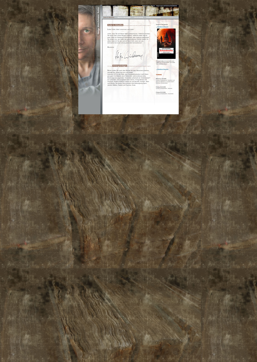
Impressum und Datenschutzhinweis (166, 5)
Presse (153, 5)
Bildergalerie (146, 5)
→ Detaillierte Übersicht (162, 26)
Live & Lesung (138, 17)
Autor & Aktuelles (108, 17)
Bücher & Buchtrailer (124, 17)
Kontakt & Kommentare (153, 17)
